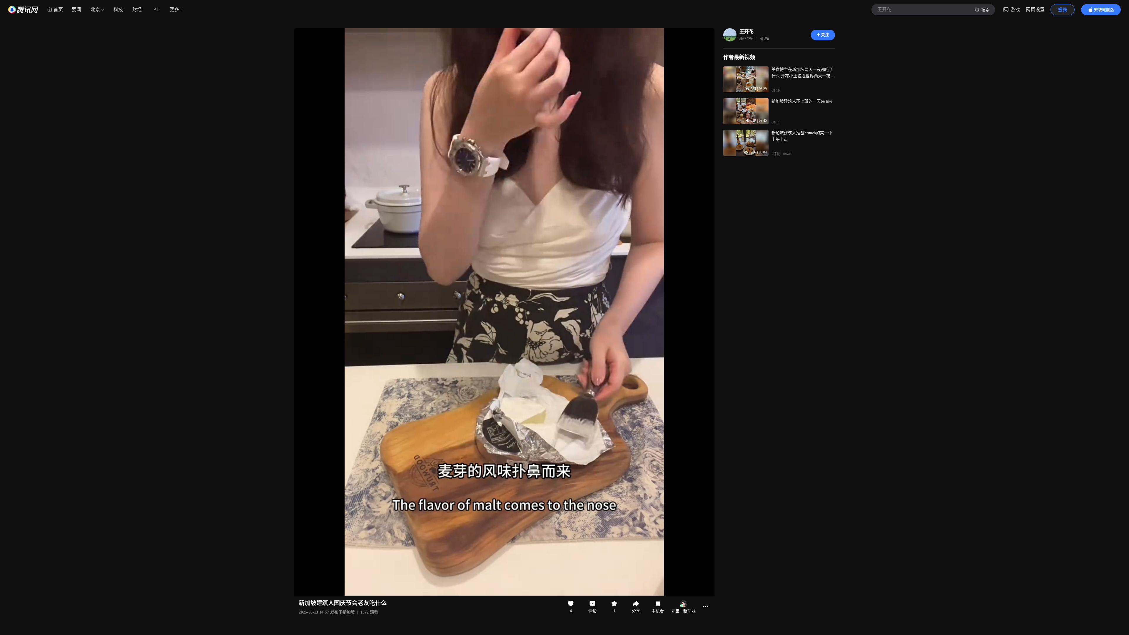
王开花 (746, 31)
